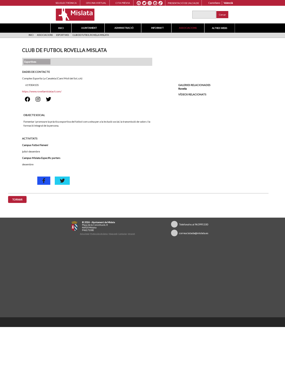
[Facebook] (139, 3)
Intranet (131, 233)
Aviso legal (84, 233)
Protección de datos (99, 233)
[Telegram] (156, 3)
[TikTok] (161, 3)
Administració (123, 27)
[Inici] (73, 14)
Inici (61, 28)
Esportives (61, 35)
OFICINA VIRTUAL (96, 2)
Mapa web (113, 233)
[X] (145, 3)
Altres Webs (219, 28)
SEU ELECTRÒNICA (65, 2)
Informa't (157, 27)
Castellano (215, 2)
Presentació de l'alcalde (184, 3)
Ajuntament (89, 27)
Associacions (187, 27)
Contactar (122, 233)
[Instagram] (150, 3)
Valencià (229, 2)
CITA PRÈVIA (123, 2)
